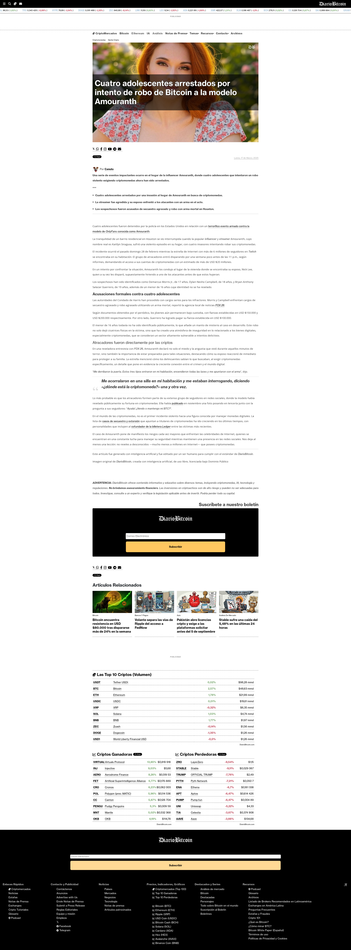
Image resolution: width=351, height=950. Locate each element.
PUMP (180, 800)
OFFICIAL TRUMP (202, 774)
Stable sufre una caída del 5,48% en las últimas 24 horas (238, 624)
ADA (127, 10)
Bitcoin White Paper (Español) (266, 930)
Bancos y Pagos (141, 615)
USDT (97, 682)
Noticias (13, 893)
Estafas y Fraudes (259, 913)
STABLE (181, 768)
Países (108, 889)
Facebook (65, 926)
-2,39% (301, 10)
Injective (110, 768)
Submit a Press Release (70, 905)
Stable (195, 768)
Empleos (61, 918)
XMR (155, 10)
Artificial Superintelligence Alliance (125, 781)
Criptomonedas (99, 40)
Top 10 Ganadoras (166, 893)
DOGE (24, 10)
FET (95, 781)
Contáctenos (64, 889)
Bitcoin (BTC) (163, 906)
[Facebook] (102, 149)
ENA (179, 787)
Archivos (236, 33)
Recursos (207, 33)
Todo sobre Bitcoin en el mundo (219, 905)
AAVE (179, 818)
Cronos (109, 787)
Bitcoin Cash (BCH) (166, 922)
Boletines (206, 913)
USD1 (96, 739)
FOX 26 (219, 305)
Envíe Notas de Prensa (69, 901)
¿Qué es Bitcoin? (258, 922)
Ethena (195, 787)
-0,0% (331, 10)
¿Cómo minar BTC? (259, 926)
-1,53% (116, 10)
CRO (96, 787)
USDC (97, 701)
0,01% (276, 10)
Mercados (110, 893)
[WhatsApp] (98, 149)
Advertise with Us (66, 897)
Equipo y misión (65, 913)
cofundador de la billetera (151, 426)
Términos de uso (258, 934)
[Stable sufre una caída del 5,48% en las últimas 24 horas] (239, 602)
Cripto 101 (254, 918)
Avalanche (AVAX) (165, 939)
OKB (96, 818)
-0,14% (68, 10)
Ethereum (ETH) (165, 910)
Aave (194, 818)
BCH (208, 10)
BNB (96, 720)
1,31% (169, 10)
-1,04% (11, 10)
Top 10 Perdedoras (166, 897)
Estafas (13, 897)
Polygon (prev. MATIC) (118, 793)
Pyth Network (199, 781)
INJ (95, 768)
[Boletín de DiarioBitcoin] (120, 149)
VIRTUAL (99, 762)
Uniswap (196, 806)
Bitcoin (124, 33)
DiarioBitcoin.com (247, 744)
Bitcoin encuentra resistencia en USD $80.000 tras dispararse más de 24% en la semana (112, 626)
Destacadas (207, 897)
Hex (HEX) (161, 934)
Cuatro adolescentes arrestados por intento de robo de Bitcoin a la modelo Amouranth (166, 92)
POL (96, 793)
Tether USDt (120, 682)
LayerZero (197, 762)
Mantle (109, 812)
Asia (178, 615)
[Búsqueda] (11, 4)
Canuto (109, 169)
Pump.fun (196, 800)
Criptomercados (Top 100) (170, 889)
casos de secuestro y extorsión (121, 421)
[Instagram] (106, 149)
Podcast (15, 918)
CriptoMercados (106, 33)
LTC (343, 10)
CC (232, 10)
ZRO (179, 762)
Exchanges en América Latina (266, 905)
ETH (96, 695)
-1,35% (42, 10)
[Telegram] (115, 149)
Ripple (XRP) (162, 914)
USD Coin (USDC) (166, 918)
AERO (97, 774)
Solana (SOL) (163, 926)
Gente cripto (113, 40)
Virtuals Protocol (114, 762)
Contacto (222, 33)
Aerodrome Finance (116, 774)
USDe (314, 10)
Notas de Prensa (176, 33)
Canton (109, 800)
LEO (104, 10)
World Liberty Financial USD (129, 739)
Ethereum (137, 33)
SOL (96, 713)
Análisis (157, 33)
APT (179, 793)
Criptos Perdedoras (198, 754)
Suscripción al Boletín (213, 909)
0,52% (221, 10)
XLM (181, 10)
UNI (178, 806)
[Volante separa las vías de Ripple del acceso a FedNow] (154, 602)
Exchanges (15, 905)
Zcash (116, 726)
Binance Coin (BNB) (167, 943)
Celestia (196, 812)
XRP (96, 707)
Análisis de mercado (227, 615)
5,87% (248, 10)
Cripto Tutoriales (18, 909)
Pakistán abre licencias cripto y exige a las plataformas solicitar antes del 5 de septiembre (196, 626)
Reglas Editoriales (67, 909)
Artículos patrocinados (117, 909)
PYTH (179, 781)
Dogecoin (119, 732)
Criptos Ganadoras (114, 754)
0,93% (92, 10)
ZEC (53, 10)
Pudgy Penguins (114, 806)
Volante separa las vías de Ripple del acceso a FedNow (154, 624)
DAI (260, 10)
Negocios (110, 897)
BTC (96, 688)
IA (148, 33)
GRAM (289, 10)
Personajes (207, 901)
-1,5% (197, 10)
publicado (177, 403)
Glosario (13, 913)
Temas (194, 33)
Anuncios (62, 893)
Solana (117, 713)
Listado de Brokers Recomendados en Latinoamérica (279, 901)
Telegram (64, 930)
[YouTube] (110, 149)
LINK (80, 10)
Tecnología (110, 901)
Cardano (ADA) (164, 930)
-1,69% (143, 10)
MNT (96, 812)
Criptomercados (21, 889)
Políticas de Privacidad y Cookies (267, 938)
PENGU (98, 806)
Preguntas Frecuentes (261, 909)
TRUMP (181, 774)
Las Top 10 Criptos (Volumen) (124, 674)
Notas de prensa (114, 905)
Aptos (194, 793)
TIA (178, 812)
